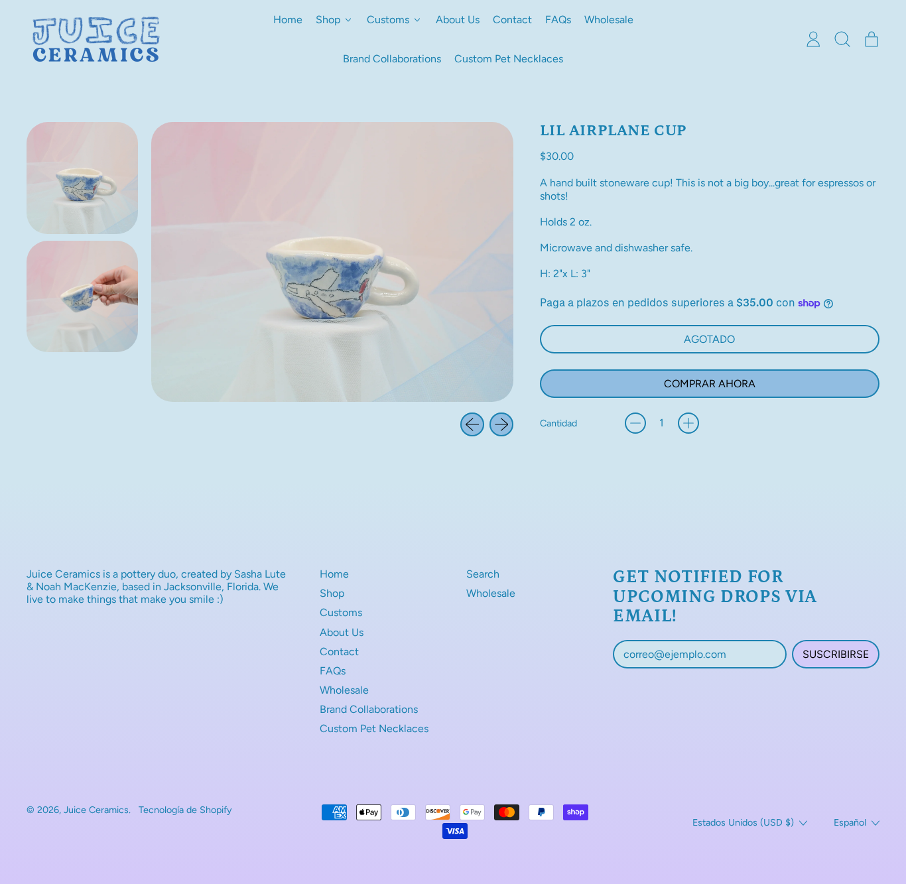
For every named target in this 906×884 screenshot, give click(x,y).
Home (287, 19)
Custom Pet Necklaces (508, 58)
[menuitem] (82, 177)
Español (850, 822)
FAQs (558, 19)
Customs (341, 612)
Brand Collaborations (392, 58)
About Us (458, 19)
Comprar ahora (709, 383)
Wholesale (608, 19)
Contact (512, 19)
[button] (842, 39)
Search (482, 574)
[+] (688, 423)
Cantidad (558, 423)
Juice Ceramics (96, 810)
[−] (635, 423)
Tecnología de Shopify (185, 810)
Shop (332, 593)
